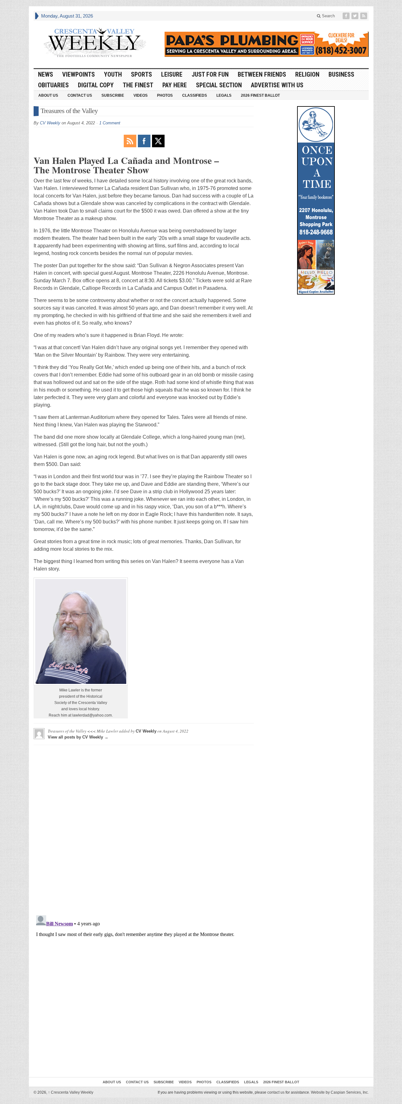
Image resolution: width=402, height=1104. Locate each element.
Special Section (219, 85)
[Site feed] (364, 15)
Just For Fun (210, 74)
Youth (113, 74)
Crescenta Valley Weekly (70, 1092)
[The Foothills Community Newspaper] (95, 43)
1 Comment (109, 123)
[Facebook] (346, 15)
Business (341, 74)
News (45, 74)
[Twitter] (355, 15)
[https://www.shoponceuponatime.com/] (316, 200)
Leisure (171, 74)
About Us (48, 95)
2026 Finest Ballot (260, 95)
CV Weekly (50, 123)
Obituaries (53, 85)
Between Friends (262, 74)
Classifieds (194, 95)
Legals (223, 95)
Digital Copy (96, 85)
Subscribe (112, 95)
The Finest (138, 85)
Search (328, 16)
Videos (140, 95)
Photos (165, 95)
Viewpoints (78, 74)
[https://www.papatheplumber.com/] (267, 44)
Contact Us (80, 95)
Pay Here (174, 85)
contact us (276, 1092)
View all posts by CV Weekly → (78, 737)
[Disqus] (144, 828)
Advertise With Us (277, 85)
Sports (141, 74)
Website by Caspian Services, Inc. (340, 1092)
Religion (307, 74)
